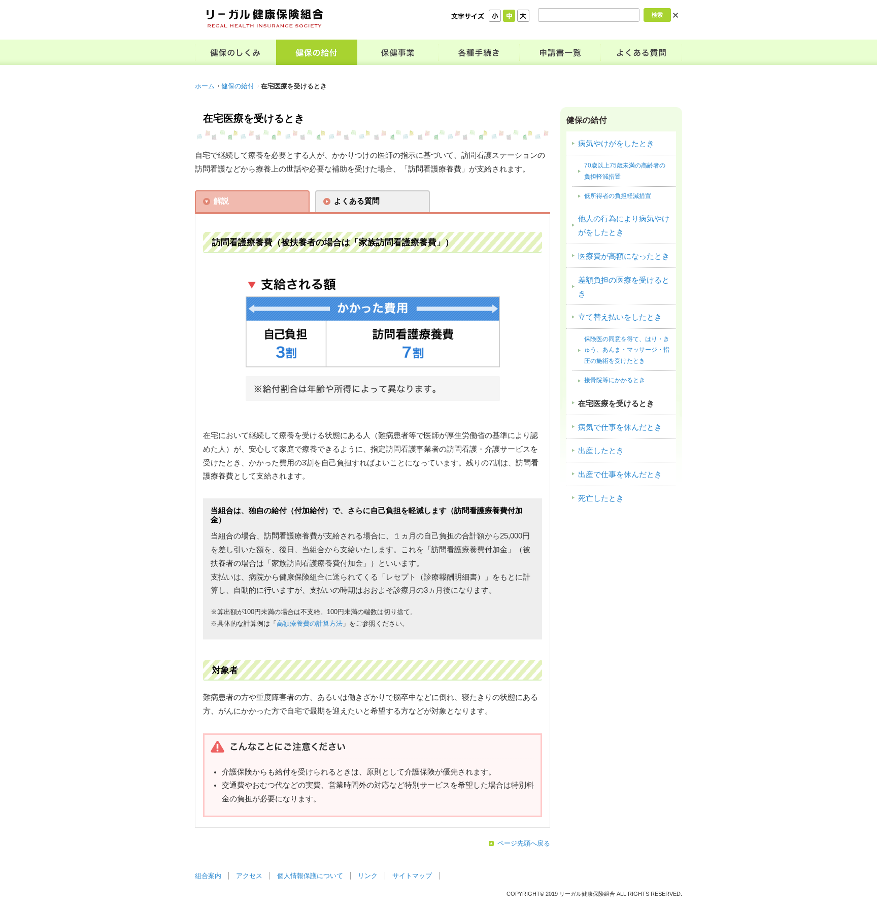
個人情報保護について (310, 876)
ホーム (205, 86)
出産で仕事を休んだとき (620, 474)
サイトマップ (412, 876)
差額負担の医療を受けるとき (623, 287)
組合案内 (208, 876)
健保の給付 (237, 86)
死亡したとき (601, 498)
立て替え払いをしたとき (620, 317)
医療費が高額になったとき (623, 256)
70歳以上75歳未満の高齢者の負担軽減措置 (624, 171)
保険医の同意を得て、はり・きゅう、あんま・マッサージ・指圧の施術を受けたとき (626, 349)
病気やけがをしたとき (616, 144)
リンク (368, 876)
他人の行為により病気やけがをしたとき (623, 226)
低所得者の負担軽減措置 (617, 195)
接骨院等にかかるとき (614, 380)
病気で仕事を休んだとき (620, 427)
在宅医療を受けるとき (616, 403)
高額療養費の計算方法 (310, 623)
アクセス (249, 876)
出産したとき (601, 451)
